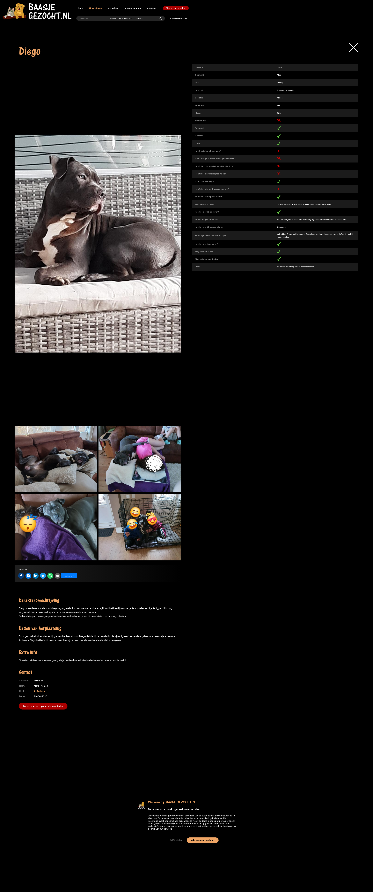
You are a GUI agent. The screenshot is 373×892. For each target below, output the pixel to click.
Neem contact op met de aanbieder (43, 706)
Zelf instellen (176, 840)
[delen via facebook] (21, 576)
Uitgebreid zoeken (178, 18)
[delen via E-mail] (57, 576)
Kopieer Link (69, 576)
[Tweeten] (43, 576)
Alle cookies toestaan (202, 840)
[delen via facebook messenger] (28, 576)
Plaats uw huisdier (176, 8)
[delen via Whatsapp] (50, 576)
